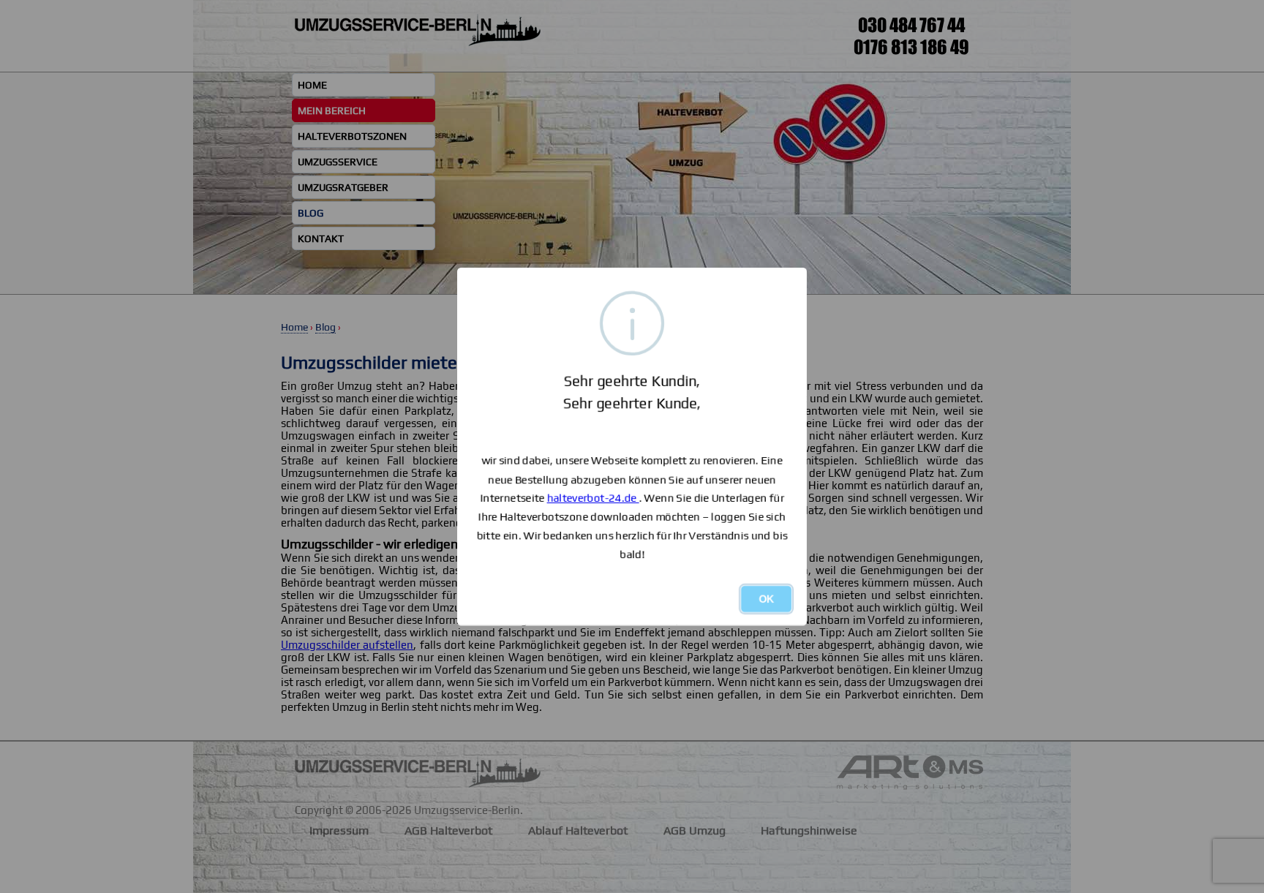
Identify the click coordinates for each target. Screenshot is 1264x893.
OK (766, 599)
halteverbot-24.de (593, 497)
